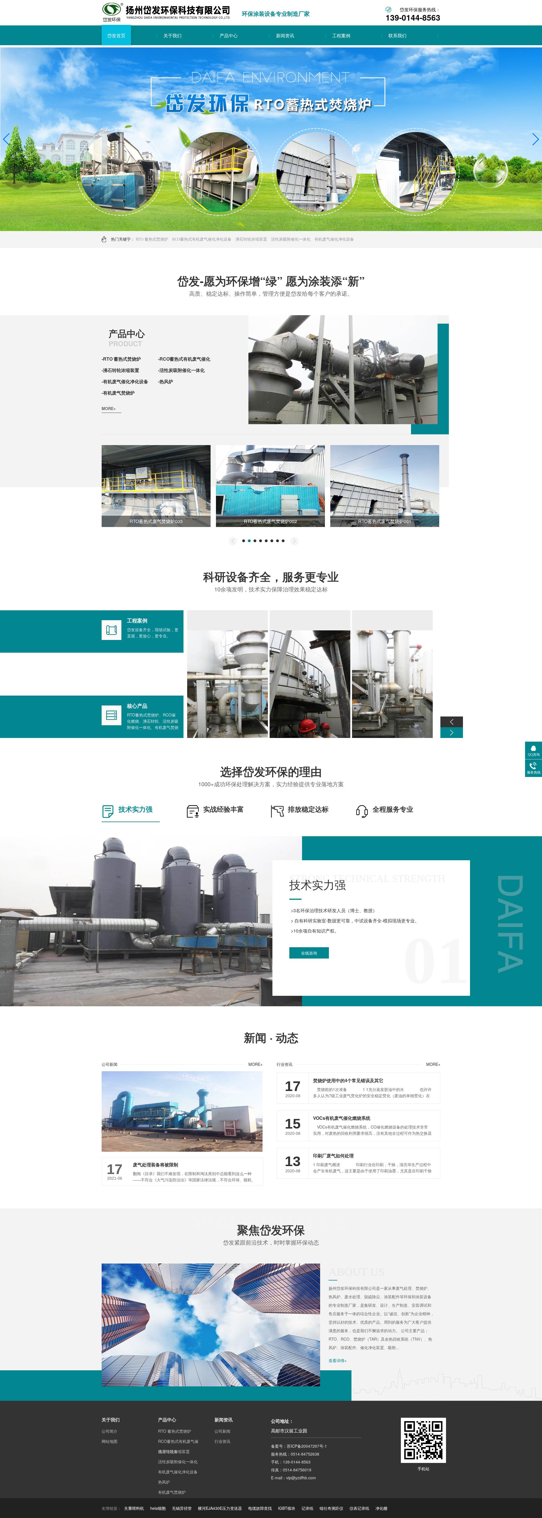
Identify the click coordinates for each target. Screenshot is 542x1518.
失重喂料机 (134, 1508)
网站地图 (109, 1441)
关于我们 (172, 35)
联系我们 (397, 35)
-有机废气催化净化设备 (125, 381)
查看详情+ (338, 1360)
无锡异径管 (182, 1508)
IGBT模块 (286, 1508)
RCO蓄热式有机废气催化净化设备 (201, 239)
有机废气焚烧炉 (172, 1492)
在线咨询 (309, 953)
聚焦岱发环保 (271, 1229)
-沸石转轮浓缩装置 (120, 370)
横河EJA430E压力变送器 (220, 1508)
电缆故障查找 (260, 1508)
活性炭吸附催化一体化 (291, 239)
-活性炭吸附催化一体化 (181, 370)
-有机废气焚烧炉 (118, 392)
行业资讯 (284, 1064)
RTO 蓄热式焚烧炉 (152, 239)
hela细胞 (158, 1508)
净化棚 (381, 1508)
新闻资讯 (285, 35)
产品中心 (229, 35)
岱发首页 (116, 35)
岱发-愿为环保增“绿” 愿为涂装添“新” (271, 281)
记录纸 (307, 1508)
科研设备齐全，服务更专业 (271, 576)
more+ (109, 408)
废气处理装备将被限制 (155, 1164)
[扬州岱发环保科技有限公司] (166, 20)
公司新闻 (109, 1064)
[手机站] (423, 1461)
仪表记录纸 (359, 1508)
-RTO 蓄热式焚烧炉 (121, 359)
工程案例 (341, 35)
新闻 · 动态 (271, 1037)
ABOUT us (356, 1272)
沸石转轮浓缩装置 (251, 239)
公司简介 (109, 1431)
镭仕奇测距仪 (331, 1508)
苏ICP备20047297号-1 (307, 1446)
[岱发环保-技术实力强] (151, 1004)
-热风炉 (165, 381)
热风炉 (164, 1482)
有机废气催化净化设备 (334, 239)
